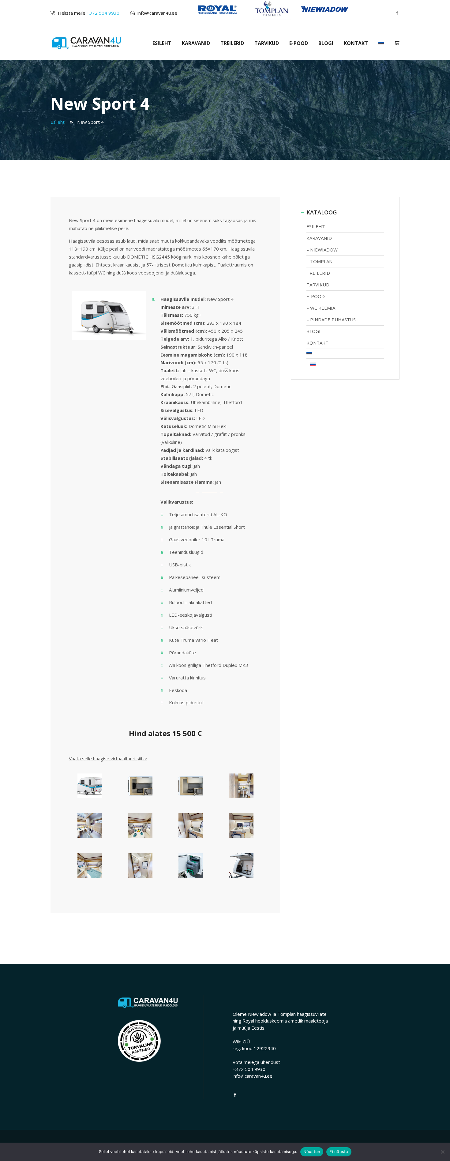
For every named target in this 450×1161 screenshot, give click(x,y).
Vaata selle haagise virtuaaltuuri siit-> (108, 758)
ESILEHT (161, 43)
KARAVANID (196, 43)
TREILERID (232, 43)
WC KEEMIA (322, 308)
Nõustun (312, 1151)
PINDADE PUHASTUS (333, 319)
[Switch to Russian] (345, 364)
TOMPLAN (321, 261)
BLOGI (325, 43)
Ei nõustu (338, 1151)
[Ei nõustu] (442, 1152)
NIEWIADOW (324, 250)
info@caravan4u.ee (157, 13)
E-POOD (298, 43)
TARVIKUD (266, 43)
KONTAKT (356, 43)
